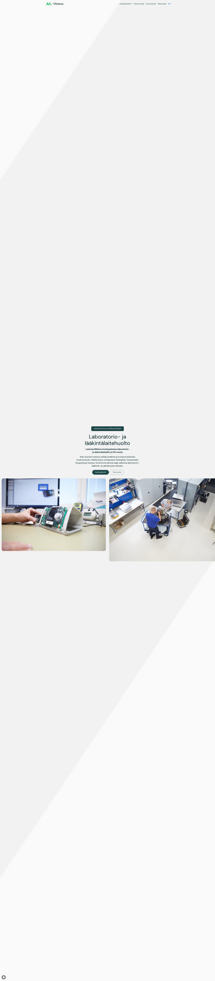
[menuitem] (169, 4)
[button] (131, 3)
